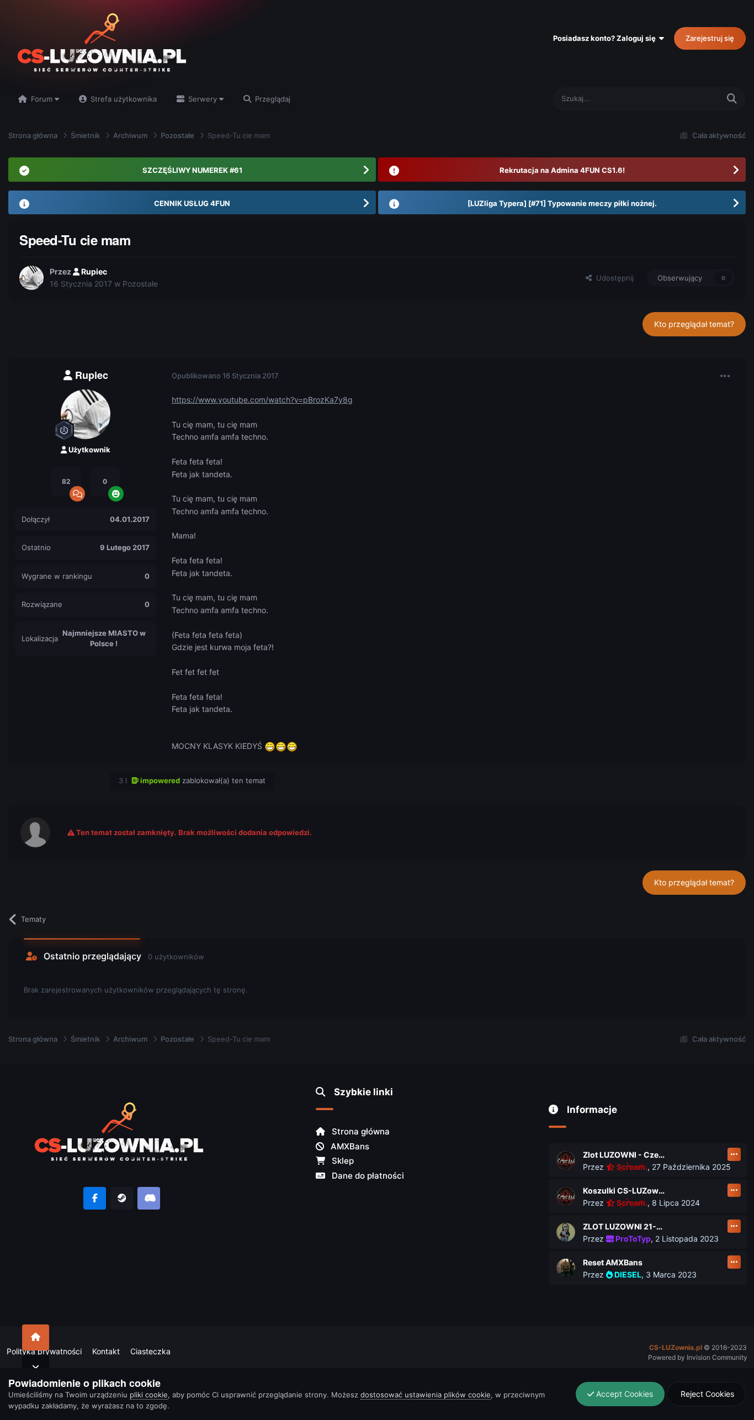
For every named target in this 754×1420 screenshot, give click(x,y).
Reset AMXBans (613, 1262)
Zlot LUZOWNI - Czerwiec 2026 (624, 1154)
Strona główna (360, 1131)
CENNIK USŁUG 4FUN (192, 203)
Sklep (342, 1160)
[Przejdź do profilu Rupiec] (31, 278)
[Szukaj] (732, 99)
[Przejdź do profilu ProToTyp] (565, 1232)
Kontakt (106, 1351)
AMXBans (348, 1146)
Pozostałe (140, 283)
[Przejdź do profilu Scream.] (565, 1160)
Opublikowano (225, 375)
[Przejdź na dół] (35, 1368)
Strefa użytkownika (122, 98)
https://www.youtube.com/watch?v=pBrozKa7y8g (262, 399)
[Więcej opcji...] (725, 376)
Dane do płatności (367, 1175)
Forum (42, 98)
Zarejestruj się (710, 38)
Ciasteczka (150, 1351)
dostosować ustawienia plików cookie (425, 1394)
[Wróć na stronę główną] (35, 1337)
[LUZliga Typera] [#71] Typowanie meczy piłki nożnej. (562, 203)
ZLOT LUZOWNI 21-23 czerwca (624, 1226)
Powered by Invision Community (697, 1357)
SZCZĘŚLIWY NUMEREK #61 (192, 170)
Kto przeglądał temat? (694, 324)
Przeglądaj (271, 98)
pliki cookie (149, 1394)
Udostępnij (613, 277)
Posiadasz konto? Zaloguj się (606, 38)
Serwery (202, 98)
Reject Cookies (706, 1393)
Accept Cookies (623, 1393)
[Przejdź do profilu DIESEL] (565, 1268)
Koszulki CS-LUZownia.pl (624, 1190)
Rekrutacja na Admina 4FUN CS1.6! (562, 170)
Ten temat (687, 98)
